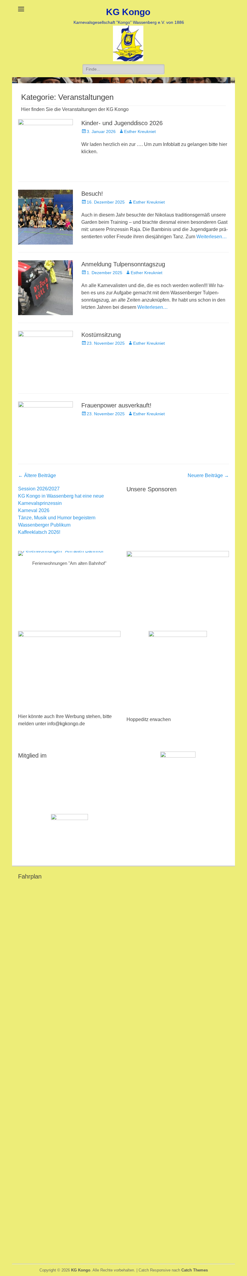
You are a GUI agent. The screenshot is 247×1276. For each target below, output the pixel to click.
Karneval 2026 (33, 510)
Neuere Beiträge (208, 475)
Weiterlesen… (211, 236)
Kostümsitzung (101, 334)
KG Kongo (128, 12)
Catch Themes (194, 1270)
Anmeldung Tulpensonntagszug (123, 264)
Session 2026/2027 (39, 488)
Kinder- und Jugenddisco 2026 (122, 123)
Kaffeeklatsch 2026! (39, 532)
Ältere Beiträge (37, 475)
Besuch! (92, 193)
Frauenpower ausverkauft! (116, 405)
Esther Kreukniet (140, 131)
